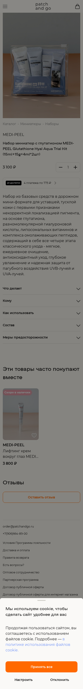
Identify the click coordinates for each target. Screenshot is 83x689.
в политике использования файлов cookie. (38, 644)
